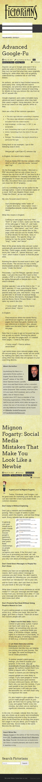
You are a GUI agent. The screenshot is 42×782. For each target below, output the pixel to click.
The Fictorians (17, 28)
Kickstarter (13, 646)
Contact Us (17, 32)
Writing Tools (20, 62)
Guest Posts (30, 473)
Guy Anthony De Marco (23, 60)
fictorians (20, 473)
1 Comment (36, 62)
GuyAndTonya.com (19, 410)
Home (17, 24)
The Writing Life (16, 475)
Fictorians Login (35, 778)
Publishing (6, 475)
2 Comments (36, 478)
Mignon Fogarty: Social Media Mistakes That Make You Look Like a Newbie (20, 446)
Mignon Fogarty (9, 735)
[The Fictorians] (21, 18)
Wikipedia (8, 410)
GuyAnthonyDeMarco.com (15, 413)
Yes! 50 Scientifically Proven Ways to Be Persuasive (24, 666)
